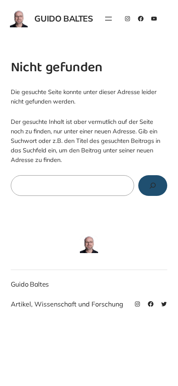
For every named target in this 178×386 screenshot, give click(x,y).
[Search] (153, 185)
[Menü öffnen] (108, 19)
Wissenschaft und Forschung (78, 304)
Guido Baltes (63, 18)
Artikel (21, 304)
